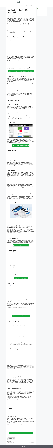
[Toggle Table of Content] (13, 438)
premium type (17, 300)
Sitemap (30, 5)
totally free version (12, 299)
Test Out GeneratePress (20, 278)
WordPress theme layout (17, 424)
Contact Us (26, 5)
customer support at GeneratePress (15, 370)
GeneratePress (10, 441)
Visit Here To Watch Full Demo (20, 245)
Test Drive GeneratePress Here (20, 145)
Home (22, 5)
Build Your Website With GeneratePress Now (20, 433)
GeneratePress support (22, 399)
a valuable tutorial (21, 380)
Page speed (12, 266)
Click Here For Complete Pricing (20, 316)
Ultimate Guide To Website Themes (30, 2)
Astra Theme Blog (31, 442)
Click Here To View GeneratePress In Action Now (20, 71)
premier (22, 304)
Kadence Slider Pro (11, 442)
